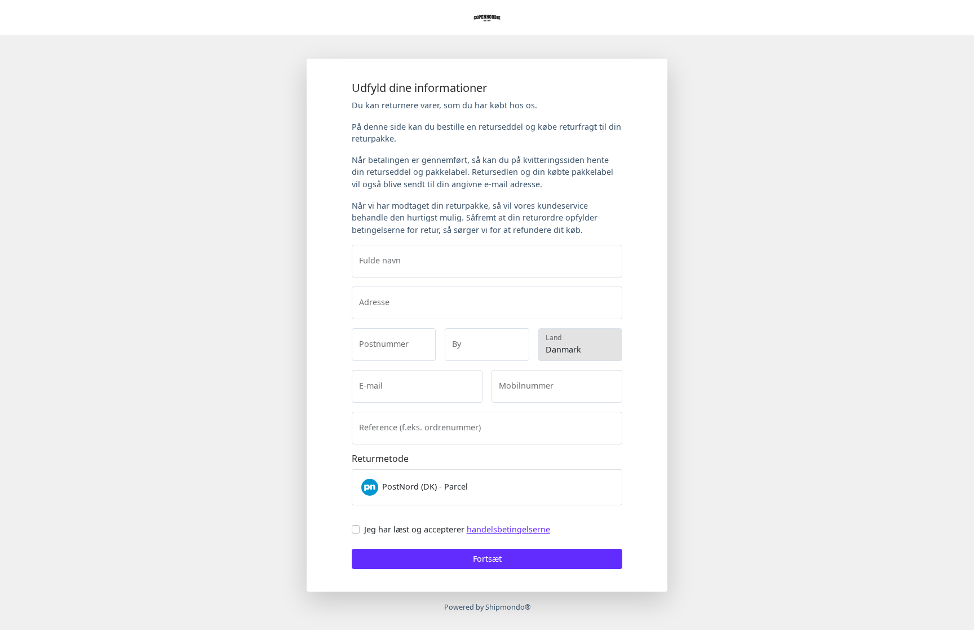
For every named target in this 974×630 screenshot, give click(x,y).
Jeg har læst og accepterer (457, 529)
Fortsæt (487, 558)
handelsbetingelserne (508, 529)
